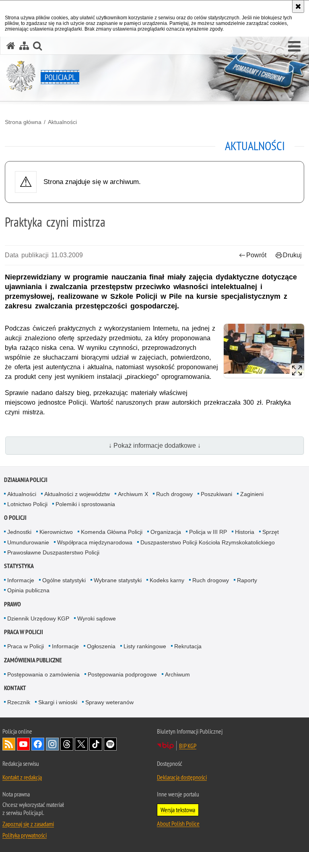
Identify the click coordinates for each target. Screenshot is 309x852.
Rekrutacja (188, 646)
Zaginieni (252, 494)
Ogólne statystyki (64, 580)
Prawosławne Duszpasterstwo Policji (53, 552)
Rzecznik (18, 702)
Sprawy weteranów (109, 702)
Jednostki (19, 532)
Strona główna (23, 122)
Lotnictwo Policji (27, 504)
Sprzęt (270, 532)
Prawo (12, 604)
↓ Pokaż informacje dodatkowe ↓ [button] (155, 445)
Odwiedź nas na (23, 744)
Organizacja (165, 532)
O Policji (15, 517)
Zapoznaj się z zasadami (28, 824)
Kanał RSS (8, 744)
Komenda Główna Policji (111, 532)
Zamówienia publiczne (33, 660)
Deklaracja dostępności (182, 777)
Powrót (256, 255)
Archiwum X (133, 494)
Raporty (247, 580)
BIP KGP (187, 746)
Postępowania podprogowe (122, 674)
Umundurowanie (28, 542)
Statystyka (19, 566)
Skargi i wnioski (57, 702)
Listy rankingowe (145, 646)
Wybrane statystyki (118, 580)
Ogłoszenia (101, 646)
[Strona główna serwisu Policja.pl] (10, 46)
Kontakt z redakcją (22, 777)
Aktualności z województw (77, 494)
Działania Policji (25, 480)
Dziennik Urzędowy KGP (38, 618)
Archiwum (177, 674)
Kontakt (15, 688)
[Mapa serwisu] (24, 46)
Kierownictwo (56, 532)
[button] (294, 46)
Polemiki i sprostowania (85, 504)
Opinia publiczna (28, 590)
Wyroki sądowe (96, 618)
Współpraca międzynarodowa (94, 542)
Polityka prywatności (24, 835)
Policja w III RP (208, 532)
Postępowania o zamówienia (43, 674)
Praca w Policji (23, 632)
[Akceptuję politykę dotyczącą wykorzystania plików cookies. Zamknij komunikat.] (298, 6)
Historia (244, 532)
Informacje (20, 580)
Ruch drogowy (174, 494)
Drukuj (292, 255)
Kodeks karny (167, 580)
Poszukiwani (216, 494)
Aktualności (62, 122)
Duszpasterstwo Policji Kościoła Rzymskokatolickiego (207, 542)
